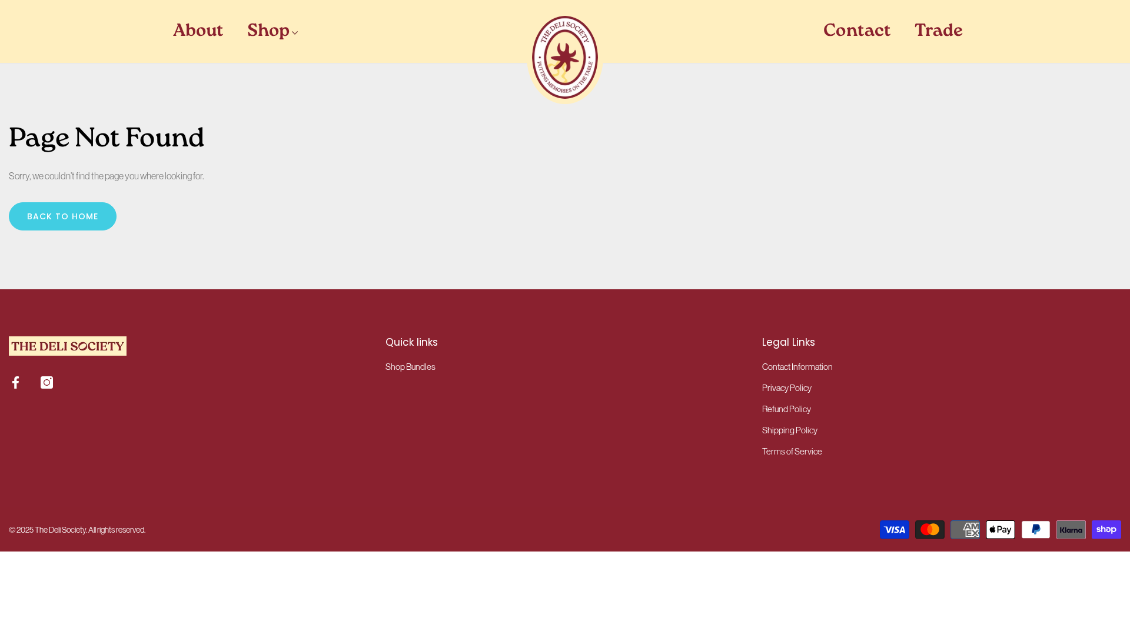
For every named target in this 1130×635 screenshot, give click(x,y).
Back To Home (62, 216)
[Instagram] (47, 382)
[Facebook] (15, 382)
